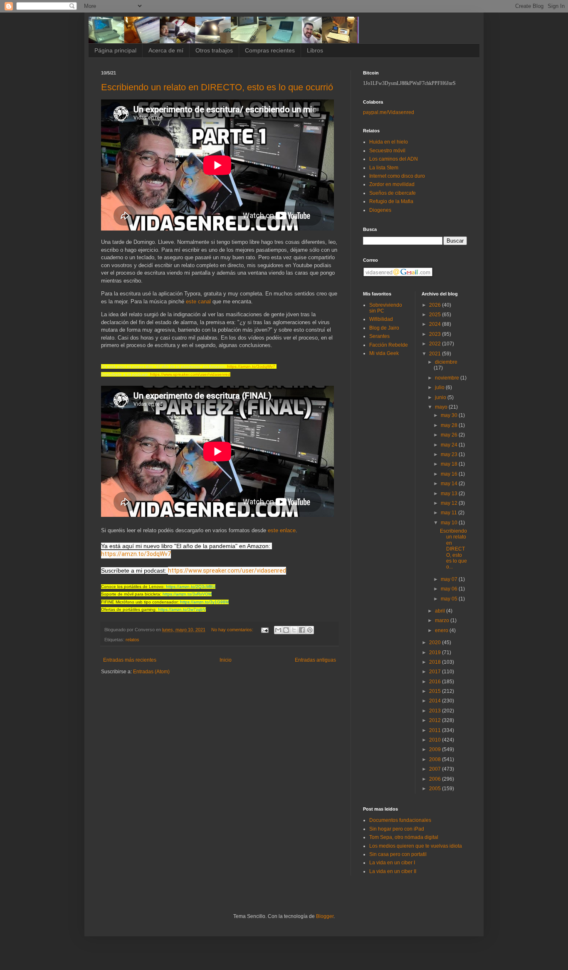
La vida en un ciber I (392, 863)
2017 (435, 672)
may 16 (450, 474)
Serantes (379, 336)
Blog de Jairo (384, 328)
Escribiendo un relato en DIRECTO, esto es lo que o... (453, 549)
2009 (435, 749)
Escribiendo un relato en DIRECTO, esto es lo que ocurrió (217, 87)
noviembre (447, 378)
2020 (435, 642)
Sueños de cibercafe (392, 193)
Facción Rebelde (388, 345)
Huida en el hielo (388, 142)
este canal (198, 301)
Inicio (226, 660)
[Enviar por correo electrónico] (278, 630)
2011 (435, 730)
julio (440, 387)
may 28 (450, 425)
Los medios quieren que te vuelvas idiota (415, 846)
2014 (435, 701)
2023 (435, 334)
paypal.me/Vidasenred (388, 112)
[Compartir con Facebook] (302, 630)
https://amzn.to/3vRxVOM (187, 594)
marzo (442, 620)
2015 (435, 691)
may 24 (450, 445)
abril (440, 611)
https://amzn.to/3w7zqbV (182, 609)
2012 (435, 720)
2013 (435, 711)
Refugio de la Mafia (391, 201)
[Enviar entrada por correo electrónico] (264, 629)
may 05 (450, 599)
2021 (435, 354)
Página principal (115, 50)
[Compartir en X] (294, 630)
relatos (132, 639)
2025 (435, 315)
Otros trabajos (214, 50)
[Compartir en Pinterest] (310, 630)
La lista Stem (383, 168)
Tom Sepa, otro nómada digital (403, 837)
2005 (435, 788)
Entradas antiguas (315, 660)
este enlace (282, 530)
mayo (442, 407)
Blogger (324, 916)
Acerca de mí (165, 50)
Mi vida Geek (384, 353)
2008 (435, 759)
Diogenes (380, 210)
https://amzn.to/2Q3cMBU (190, 586)
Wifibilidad (381, 319)
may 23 (450, 454)
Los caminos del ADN (393, 159)
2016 (435, 682)
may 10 (450, 523)
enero (442, 630)
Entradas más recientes (129, 660)
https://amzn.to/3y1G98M (204, 602)
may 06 (450, 589)
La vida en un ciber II (392, 871)
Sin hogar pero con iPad (396, 829)
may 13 (450, 493)
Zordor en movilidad (392, 184)
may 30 (450, 415)
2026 (435, 305)
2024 (435, 324)
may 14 (450, 483)
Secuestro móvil (387, 151)
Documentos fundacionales (400, 820)
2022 (435, 344)
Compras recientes (270, 50)
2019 (435, 652)
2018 (435, 662)
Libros (315, 50)
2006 (435, 779)
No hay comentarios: (232, 629)
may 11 (449, 513)
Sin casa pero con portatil (398, 854)
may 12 (450, 503)
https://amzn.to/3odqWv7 (251, 366)
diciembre (446, 362)
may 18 (450, 464)
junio (441, 397)
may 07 (450, 579)
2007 (435, 769)
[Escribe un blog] (286, 630)
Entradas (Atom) (151, 672)
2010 (435, 740)
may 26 (450, 435)
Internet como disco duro (397, 176)
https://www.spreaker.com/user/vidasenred (190, 374)
